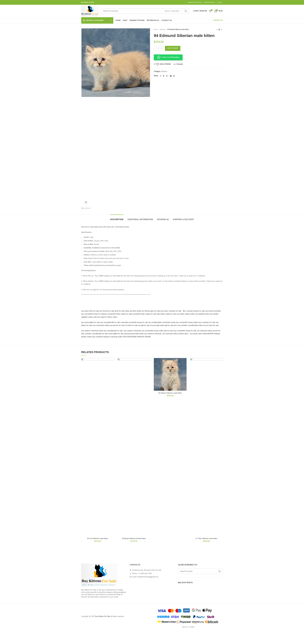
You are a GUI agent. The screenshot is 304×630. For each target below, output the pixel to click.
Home (156, 29)
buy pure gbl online (157, 325)
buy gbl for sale (143, 325)
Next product (221, 29)
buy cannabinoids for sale (113, 331)
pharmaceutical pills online (134, 334)
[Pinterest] (174, 75)
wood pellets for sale (115, 334)
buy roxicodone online (101, 325)
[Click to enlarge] (86, 202)
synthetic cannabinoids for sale (96, 334)
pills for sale (168, 331)
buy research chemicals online (92, 331)
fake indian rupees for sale (166, 314)
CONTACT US (218, 20)
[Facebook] (160, 75)
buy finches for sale (107, 311)
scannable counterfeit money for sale (134, 322)
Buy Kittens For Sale (102, 616)
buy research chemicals (132, 331)
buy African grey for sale (151, 311)
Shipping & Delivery (183, 219)
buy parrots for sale (117, 325)
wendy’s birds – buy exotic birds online (192, 334)
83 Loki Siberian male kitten (97, 538)
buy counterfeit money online (187, 322)
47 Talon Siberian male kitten (206, 538)
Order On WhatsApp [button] (170, 57)
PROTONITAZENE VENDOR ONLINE (137, 337)
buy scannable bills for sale (110, 322)
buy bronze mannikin (213, 311)
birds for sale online (122, 311)
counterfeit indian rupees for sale (144, 314)
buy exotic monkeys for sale (171, 311)
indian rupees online (187, 314)
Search (186, 11)
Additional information (140, 219)
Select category (172, 11)
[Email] (170, 75)
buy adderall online (202, 314)
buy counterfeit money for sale (92, 314)
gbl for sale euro (171, 325)
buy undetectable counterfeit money (162, 322)
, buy (178, 314)
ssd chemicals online (204, 331)
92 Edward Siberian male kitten (170, 393)
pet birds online (135, 311)
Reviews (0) (163, 219)
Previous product (217, 29)
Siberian (162, 29)
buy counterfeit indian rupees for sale (117, 314)
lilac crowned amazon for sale (193, 311)
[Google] (167, 75)
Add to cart (172, 48)
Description (116, 219)
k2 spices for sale (131, 325)
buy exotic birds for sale (90, 311)
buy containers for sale (206, 322)
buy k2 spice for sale (210, 325)
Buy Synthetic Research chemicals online (107, 337)
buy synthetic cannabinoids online (190, 325)
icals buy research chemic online (105, 317)
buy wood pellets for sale (90, 322)
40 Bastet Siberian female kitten (134, 538)
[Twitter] (163, 75)
